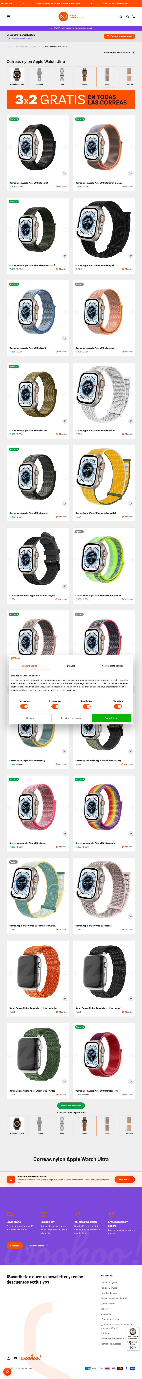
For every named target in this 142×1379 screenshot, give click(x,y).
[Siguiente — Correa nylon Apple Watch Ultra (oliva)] (66, 394)
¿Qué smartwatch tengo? (21, 38)
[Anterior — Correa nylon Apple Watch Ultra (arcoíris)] (76, 807)
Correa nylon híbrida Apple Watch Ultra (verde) (98, 760)
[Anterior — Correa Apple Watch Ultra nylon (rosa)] (76, 889)
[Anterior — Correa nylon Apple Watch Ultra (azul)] (10, 312)
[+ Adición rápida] (64, 173)
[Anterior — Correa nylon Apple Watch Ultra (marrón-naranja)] (76, 147)
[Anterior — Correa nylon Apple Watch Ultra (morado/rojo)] (76, 1054)
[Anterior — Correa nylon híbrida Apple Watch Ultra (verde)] (76, 724)
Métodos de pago (109, 1293)
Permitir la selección (71, 718)
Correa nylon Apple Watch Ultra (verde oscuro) (32, 265)
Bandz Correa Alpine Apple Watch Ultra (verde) (32, 1090)
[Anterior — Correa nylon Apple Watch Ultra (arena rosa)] (10, 642)
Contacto (14, 1245)
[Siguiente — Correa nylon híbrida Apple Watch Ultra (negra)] (66, 559)
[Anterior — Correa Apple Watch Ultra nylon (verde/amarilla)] (10, 889)
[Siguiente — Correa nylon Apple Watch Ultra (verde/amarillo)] (132, 559)
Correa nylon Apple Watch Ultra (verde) (28, 513)
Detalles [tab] (71, 666)
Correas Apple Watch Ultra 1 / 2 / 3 (26, 46)
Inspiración (106, 1314)
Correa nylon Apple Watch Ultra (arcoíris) (95, 843)
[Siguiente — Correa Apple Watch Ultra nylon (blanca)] (132, 394)
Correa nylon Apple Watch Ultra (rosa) (27, 843)
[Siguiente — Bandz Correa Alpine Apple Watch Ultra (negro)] (132, 972)
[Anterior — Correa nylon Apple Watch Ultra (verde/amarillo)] (76, 559)
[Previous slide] (11, 77)
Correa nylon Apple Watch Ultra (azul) (27, 347)
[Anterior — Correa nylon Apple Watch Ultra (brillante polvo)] (76, 642)
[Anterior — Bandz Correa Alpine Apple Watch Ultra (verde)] (10, 1054)
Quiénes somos (37, 1245)
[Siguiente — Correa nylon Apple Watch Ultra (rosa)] (66, 807)
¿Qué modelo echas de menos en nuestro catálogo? (116, 1326)
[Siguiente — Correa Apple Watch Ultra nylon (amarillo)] (132, 477)
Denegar (30, 718)
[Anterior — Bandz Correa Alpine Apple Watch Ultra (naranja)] (10, 972)
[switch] (55, 706)
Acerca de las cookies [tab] (112, 666)
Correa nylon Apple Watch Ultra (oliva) (28, 430)
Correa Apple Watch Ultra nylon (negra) (94, 265)
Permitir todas (111, 718)
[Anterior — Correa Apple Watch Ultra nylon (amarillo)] (76, 477)
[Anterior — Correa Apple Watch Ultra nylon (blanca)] (76, 394)
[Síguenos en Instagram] (8, 1358)
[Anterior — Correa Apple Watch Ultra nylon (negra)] (76, 229)
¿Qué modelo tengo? (111, 1319)
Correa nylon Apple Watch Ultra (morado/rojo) (98, 1090)
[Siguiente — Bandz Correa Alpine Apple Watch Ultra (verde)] (66, 1054)
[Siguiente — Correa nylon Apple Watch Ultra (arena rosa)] (66, 642)
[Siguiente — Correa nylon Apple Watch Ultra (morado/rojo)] (132, 1054)
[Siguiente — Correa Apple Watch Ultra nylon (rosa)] (132, 889)
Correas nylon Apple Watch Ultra (54, 46)
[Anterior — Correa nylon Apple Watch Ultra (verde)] (10, 477)
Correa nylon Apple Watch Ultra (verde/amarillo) (98, 595)
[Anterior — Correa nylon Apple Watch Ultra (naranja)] (76, 312)
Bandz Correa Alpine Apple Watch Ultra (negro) (98, 1008)
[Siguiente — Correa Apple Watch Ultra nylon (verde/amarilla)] (66, 889)
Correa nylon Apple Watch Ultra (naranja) (95, 347)
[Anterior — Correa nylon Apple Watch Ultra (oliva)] (10, 394)
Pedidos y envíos (109, 1287)
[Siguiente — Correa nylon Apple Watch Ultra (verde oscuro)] (66, 229)
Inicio (9, 46)
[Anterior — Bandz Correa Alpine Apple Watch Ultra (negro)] (76, 972)
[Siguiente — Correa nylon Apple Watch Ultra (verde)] (66, 477)
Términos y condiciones (112, 1338)
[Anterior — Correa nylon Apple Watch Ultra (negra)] (10, 147)
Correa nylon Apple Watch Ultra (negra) (28, 182)
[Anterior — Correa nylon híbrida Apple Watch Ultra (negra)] (10, 559)
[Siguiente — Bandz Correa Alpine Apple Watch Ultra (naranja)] (66, 972)
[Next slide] (131, 77)
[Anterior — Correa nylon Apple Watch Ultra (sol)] (10, 724)
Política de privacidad (111, 1343)
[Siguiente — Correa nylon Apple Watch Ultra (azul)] (66, 312)
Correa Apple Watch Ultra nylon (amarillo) (95, 513)
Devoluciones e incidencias (114, 1298)
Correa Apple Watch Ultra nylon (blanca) (95, 430)
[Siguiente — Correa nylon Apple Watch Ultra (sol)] (66, 724)
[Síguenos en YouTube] (15, 1358)
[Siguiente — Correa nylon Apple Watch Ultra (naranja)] (132, 312)
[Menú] (137, 1328)
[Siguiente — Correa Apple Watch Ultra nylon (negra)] (132, 229)
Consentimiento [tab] (29, 666)
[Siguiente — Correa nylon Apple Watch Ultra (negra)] (66, 147)
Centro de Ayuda (109, 1282)
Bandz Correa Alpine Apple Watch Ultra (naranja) (33, 1008)
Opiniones (106, 1333)
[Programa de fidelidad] (7, 1372)
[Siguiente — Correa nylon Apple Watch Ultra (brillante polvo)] (132, 642)
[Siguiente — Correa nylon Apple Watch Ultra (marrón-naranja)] (132, 147)
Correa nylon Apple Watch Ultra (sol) (27, 760)
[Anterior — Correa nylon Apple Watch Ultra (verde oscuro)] (10, 229)
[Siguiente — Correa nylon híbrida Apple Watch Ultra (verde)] (132, 724)
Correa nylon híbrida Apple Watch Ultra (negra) (32, 595)
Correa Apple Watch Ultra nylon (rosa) (93, 925)
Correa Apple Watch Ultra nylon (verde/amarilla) (32, 925)
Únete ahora (123, 1179)
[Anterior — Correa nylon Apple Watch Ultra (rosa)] (10, 807)
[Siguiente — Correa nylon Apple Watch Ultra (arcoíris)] (132, 807)
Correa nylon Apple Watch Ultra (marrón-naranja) (99, 182)
